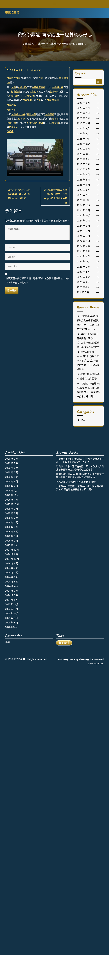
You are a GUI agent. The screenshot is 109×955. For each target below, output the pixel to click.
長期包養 (33, 91)
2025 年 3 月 (83, 190)
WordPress (97, 663)
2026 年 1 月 (83, 138)
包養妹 (21, 118)
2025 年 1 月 (83, 200)
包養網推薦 (28, 100)
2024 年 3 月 (83, 251)
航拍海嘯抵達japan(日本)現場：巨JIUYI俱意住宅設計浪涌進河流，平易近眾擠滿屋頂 (88, 360)
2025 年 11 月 (83, 149)
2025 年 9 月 (83, 159)
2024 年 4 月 (83, 246)
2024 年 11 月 (83, 210)
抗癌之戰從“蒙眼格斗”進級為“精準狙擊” (76, 481)
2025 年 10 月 (84, 154)
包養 (18, 78)
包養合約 (11, 123)
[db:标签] (64, 642)
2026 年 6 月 (83, 113)
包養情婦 (29, 96)
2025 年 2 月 (83, 195)
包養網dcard (18, 114)
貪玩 (82, 420)
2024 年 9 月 (83, 220)
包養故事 (11, 105)
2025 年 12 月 (83, 144)
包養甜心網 (57, 87)
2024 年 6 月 (83, 236)
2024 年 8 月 (83, 225)
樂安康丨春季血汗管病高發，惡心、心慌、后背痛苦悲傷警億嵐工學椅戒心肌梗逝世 (80, 468)
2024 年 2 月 (83, 256)
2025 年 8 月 (83, 164)
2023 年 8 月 (83, 287)
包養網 (55, 100)
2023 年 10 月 (83, 277)
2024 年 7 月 (83, 231)
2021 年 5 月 (83, 292)
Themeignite (86, 659)
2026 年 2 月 (83, 133)
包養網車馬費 (38, 87)
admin (37, 70)
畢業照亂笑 (12, 13)
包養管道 (49, 114)
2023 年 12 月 (83, 266)
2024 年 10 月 (84, 215)
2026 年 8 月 (83, 103)
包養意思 (54, 123)
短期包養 (15, 91)
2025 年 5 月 (83, 179)
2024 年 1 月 (83, 261)
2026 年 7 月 (83, 108)
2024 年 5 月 (83, 241)
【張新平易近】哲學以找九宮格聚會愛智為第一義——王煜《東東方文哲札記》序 (80, 460)
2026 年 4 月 (83, 123)
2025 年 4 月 (83, 184)
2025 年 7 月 (83, 169)
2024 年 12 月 (84, 205)
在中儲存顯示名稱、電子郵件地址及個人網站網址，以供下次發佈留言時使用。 (37, 280)
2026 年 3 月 (83, 128)
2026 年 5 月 (83, 118)
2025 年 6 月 (83, 174)
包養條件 (11, 78)
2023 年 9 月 (83, 282)
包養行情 (31, 123)
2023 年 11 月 (83, 272)
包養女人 (13, 127)
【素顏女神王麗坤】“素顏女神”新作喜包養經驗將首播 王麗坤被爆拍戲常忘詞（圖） (79, 488)
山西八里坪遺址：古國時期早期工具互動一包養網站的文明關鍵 (19, 194)
